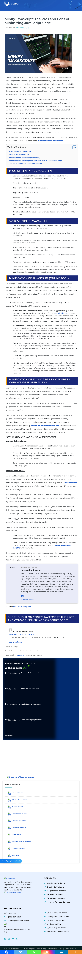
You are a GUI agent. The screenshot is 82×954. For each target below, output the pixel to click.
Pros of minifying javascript (20, 151)
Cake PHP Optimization (57, 913)
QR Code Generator (18, 848)
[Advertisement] (41, 756)
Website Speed (24, 607)
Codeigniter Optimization (58, 917)
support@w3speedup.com (18, 921)
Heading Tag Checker (19, 820)
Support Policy (41, 949)
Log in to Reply (15, 642)
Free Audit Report (9, 861)
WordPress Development (58, 932)
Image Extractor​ (17, 793)
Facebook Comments (31, 651)
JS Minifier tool (61, 313)
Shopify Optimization (56, 887)
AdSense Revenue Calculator (21, 841)
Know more (9, 735)
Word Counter (16, 834)
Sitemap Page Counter (19, 800)
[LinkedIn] (48, 596)
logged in (20, 655)
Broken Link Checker (19, 827)
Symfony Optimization (56, 928)
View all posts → (28, 600)
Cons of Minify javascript (19, 154)
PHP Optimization (55, 894)
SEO (15, 607)
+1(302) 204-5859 (14, 917)
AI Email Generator (18, 807)
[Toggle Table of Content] (73, 147)
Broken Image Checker (19, 813)
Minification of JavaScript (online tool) (24, 157)
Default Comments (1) (13, 651)
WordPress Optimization (57, 883)
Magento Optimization (57, 891)
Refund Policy (53, 949)
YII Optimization (54, 924)
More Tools (15, 855)
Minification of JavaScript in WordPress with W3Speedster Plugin (36, 160)
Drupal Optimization (56, 898)
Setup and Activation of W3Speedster (27, 163)
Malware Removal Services (58, 902)
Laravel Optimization (56, 920)
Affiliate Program (29, 949)
